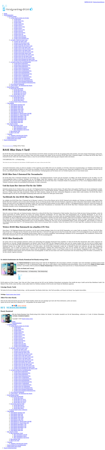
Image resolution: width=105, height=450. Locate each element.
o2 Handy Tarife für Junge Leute (18, 40)
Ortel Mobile (10, 103)
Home (5, 13)
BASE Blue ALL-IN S (20, 91)
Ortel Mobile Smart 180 (16, 121)
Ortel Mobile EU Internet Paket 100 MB (20, 113)
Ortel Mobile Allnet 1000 (17, 109)
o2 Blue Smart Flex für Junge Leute (23, 46)
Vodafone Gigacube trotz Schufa (18, 135)
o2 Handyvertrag (33, 271)
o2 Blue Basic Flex (19, 21)
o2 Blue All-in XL (18, 34)
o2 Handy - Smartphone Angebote (21, 315)
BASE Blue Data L (19, 100)
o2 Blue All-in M (18, 31)
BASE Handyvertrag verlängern (18, 101)
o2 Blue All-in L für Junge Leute (22, 50)
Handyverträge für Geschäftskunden (16, 137)
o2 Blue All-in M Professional (21, 72)
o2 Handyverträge (12, 16)
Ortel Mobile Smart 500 (16, 122)
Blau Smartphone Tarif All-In (21, 129)
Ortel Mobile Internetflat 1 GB (18, 116)
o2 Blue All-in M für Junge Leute (22, 53)
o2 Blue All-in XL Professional (22, 78)
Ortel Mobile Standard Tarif (17, 104)
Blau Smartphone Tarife (16, 125)
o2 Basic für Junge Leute (20, 41)
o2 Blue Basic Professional (21, 63)
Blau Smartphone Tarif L (20, 128)
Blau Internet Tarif (15, 131)
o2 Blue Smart (17, 22)
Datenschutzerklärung (98, 2)
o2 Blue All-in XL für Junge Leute (23, 56)
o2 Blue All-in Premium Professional (23, 81)
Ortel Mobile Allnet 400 (16, 107)
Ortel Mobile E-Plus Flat (16, 112)
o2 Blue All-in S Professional (21, 69)
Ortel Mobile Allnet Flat (16, 106)
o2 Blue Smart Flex (19, 23)
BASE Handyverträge (13, 87)
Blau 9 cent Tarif (14, 132)
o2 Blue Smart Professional (21, 66)
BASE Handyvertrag (22, 271)
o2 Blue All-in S (18, 25)
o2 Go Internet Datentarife (17, 84)
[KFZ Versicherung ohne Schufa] (13, 308)
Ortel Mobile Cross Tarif (16, 110)
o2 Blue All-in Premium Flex (21, 38)
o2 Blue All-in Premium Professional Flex (24, 82)
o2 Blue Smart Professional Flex (22, 68)
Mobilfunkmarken (8, 15)
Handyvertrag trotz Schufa (14, 138)
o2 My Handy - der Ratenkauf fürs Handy (21, 85)
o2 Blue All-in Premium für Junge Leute (24, 59)
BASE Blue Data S (19, 97)
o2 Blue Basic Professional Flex (22, 65)
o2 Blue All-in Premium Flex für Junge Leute (25, 60)
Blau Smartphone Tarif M (20, 126)
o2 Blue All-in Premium (20, 37)
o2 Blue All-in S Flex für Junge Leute (23, 48)
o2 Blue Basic (17, 19)
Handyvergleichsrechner (10, 140)
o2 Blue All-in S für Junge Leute (22, 47)
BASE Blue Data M (19, 98)
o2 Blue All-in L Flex (19, 29)
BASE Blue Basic (18, 90)
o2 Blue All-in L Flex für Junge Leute (23, 51)
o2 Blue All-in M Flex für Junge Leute (24, 54)
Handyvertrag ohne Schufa (13, 294)
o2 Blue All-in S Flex (19, 26)
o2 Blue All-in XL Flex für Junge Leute (24, 57)
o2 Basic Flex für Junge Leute (21, 43)
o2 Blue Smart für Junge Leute (22, 44)
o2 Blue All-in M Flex (19, 32)
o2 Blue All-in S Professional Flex (23, 71)
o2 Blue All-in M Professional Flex (23, 73)
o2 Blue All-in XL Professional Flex (23, 79)
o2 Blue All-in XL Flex (20, 35)
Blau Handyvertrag (42, 271)
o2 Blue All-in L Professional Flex (23, 76)
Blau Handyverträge (12, 123)
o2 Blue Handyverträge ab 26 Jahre (19, 18)
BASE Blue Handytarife (16, 88)
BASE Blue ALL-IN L (20, 94)
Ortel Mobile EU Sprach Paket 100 (19, 115)
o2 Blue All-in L (18, 28)
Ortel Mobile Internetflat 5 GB (18, 119)
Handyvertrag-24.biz (27, 318)
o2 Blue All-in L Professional (21, 75)
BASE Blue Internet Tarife (17, 96)
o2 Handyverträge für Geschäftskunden (20, 62)
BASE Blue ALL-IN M (20, 93)
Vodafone (9, 134)
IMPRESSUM (88, 2)
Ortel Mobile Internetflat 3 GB (18, 118)
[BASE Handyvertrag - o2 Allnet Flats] (17, 10)
